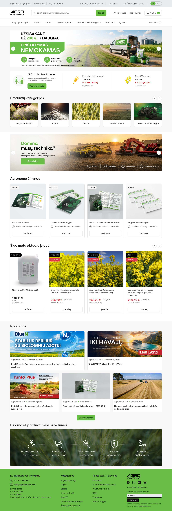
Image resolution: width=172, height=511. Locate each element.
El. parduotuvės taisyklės (103, 484)
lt (153, 3)
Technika (108, 22)
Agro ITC (122, 22)
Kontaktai (96, 480)
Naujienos (155, 22)
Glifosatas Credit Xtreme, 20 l (25, 290)
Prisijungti (121, 13)
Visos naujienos (86, 418)
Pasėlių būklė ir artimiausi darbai (104, 222)
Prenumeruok (132, 500)
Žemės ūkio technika (70, 505)
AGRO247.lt (39, 3)
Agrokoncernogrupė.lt (20, 3)
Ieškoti (101, 13)
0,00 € (154, 13)
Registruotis (135, 13)
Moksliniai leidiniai (20, 222)
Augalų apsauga (20, 22)
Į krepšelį (67, 309)
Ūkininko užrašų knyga (61, 222)
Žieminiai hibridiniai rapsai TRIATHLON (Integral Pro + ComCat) (140, 293)
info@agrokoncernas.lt (25, 484)
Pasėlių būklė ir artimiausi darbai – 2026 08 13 (84, 406)
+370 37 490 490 (21, 480)
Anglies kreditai (55, 3)
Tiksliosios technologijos (87, 22)
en (158, 3)
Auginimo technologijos (138, 222)
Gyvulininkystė (64, 22)
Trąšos (36, 22)
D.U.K (94, 493)
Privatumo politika (100, 489)
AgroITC (64, 497)
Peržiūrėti (28, 233)
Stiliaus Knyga (99, 501)
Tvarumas (97, 497)
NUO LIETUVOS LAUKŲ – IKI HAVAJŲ (105, 364)
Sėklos (48, 22)
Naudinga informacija (90, 3)
